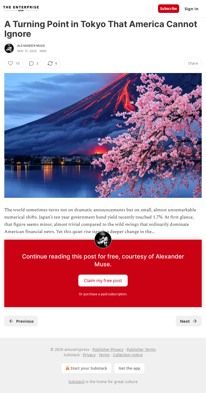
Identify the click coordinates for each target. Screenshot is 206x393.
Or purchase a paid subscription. (103, 294)
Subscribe (168, 8)
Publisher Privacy (108, 349)
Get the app (129, 368)
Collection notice (128, 354)
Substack (76, 381)
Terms (104, 354)
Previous (25, 321)
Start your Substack (89, 368)
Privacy (89, 354)
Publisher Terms (141, 349)
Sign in (191, 8)
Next (185, 321)
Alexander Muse (31, 46)
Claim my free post (103, 280)
